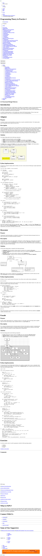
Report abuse (3, 63)
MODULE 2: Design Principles (8, 38)
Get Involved (5, 521)
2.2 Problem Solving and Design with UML (10, 40)
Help (3, 10)
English (8, 533)
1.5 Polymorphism (6, 34)
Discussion (4, 98)
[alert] (21, 552)
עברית (8, 539)
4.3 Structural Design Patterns (8, 52)
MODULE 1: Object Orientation (8, 29)
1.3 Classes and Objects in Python (8, 32)
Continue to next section (4, 448)
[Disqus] (21, 467)
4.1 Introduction (5, 50)
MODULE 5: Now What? (7, 55)
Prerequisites (5, 27)
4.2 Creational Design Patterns (8, 51)
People (4, 99)
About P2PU (5, 546)
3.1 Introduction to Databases (8, 44)
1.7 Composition (5, 37)
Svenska (8, 538)
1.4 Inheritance (5, 33)
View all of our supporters (28, 530)
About (4, 8)
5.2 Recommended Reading (7, 57)
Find (3, 2)
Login (4, 12)
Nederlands (9, 534)
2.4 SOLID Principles (6, 42)
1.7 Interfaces (5, 36)
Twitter (4, 519)
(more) (8, 542)
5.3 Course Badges (6, 58)
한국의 (8, 541)
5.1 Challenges (5, 56)
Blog (3, 9)
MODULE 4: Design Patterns (8, 49)
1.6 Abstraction (5, 35)
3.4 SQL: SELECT (6, 47)
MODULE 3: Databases (7, 43)
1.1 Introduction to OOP (7, 30)
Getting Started (5, 28)
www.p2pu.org (32, 550)
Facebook (4, 517)
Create (4, 5)
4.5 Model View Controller (7, 54)
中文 (8, 535)
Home (4, 14)
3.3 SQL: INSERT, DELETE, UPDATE (10, 46)
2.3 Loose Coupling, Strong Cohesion (9, 41)
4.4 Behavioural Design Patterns (8, 53)
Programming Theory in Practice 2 (9, 15)
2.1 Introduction (5, 39)
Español (8, 537)
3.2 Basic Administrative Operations (9, 45)
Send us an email (5, 525)
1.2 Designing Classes (6, 31)
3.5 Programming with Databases (8, 48)
